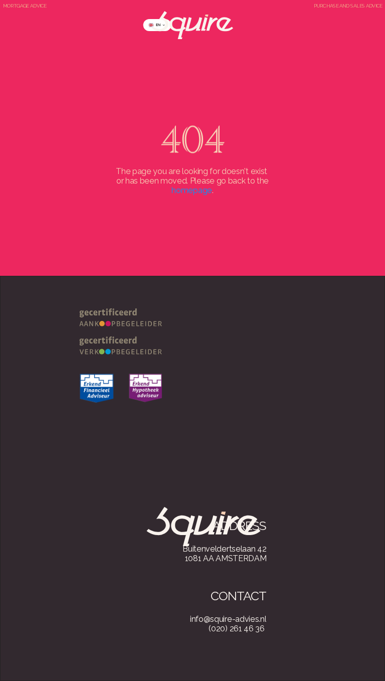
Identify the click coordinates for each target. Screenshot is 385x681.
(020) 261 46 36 (236, 628)
